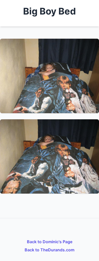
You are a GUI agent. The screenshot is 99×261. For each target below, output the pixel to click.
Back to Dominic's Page (49, 241)
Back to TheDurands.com (49, 249)
